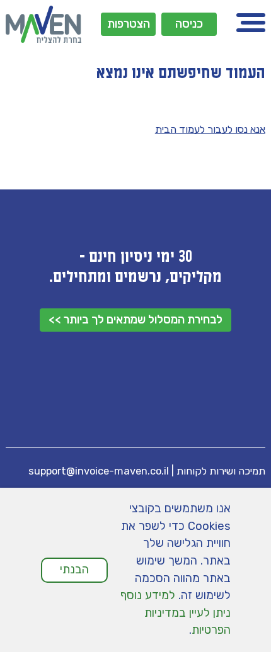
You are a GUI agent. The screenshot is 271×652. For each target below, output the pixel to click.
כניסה (189, 24)
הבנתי (74, 569)
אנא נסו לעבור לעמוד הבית (210, 129)
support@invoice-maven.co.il (98, 471)
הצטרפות (128, 24)
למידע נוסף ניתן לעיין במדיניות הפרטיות (175, 612)
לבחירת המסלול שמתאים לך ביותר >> (135, 320)
